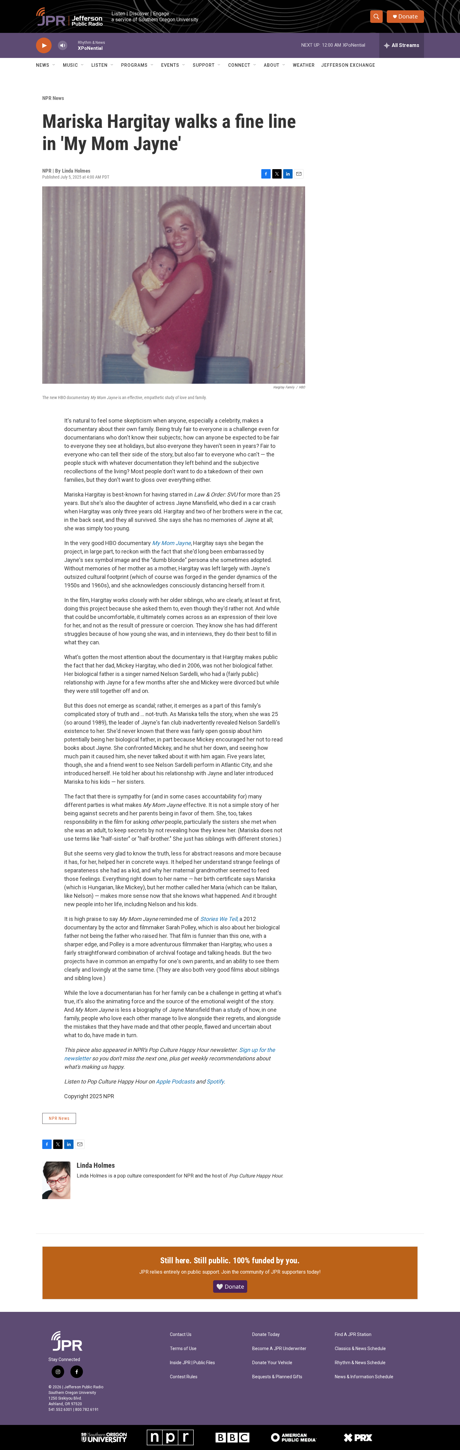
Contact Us (181, 1334)
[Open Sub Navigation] (54, 65)
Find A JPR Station (353, 1334)
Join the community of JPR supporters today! (271, 1272)
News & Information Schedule (364, 1377)
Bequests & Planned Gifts (277, 1377)
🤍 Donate (230, 1286)
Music (70, 65)
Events (170, 65)
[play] (44, 45)
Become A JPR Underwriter (279, 1348)
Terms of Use (183, 1348)
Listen (99, 65)
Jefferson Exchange (348, 65)
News (42, 65)
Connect (239, 65)
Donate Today (266, 1334)
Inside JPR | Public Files (192, 1362)
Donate (408, 16)
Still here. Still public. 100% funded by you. (230, 1260)
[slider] (73, 45)
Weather (304, 65)
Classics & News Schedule (360, 1348)
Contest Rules (183, 1377)
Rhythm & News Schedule (360, 1362)
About (271, 65)
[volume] (62, 46)
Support (204, 65)
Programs (134, 65)
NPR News (53, 98)
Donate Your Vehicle (272, 1362)
